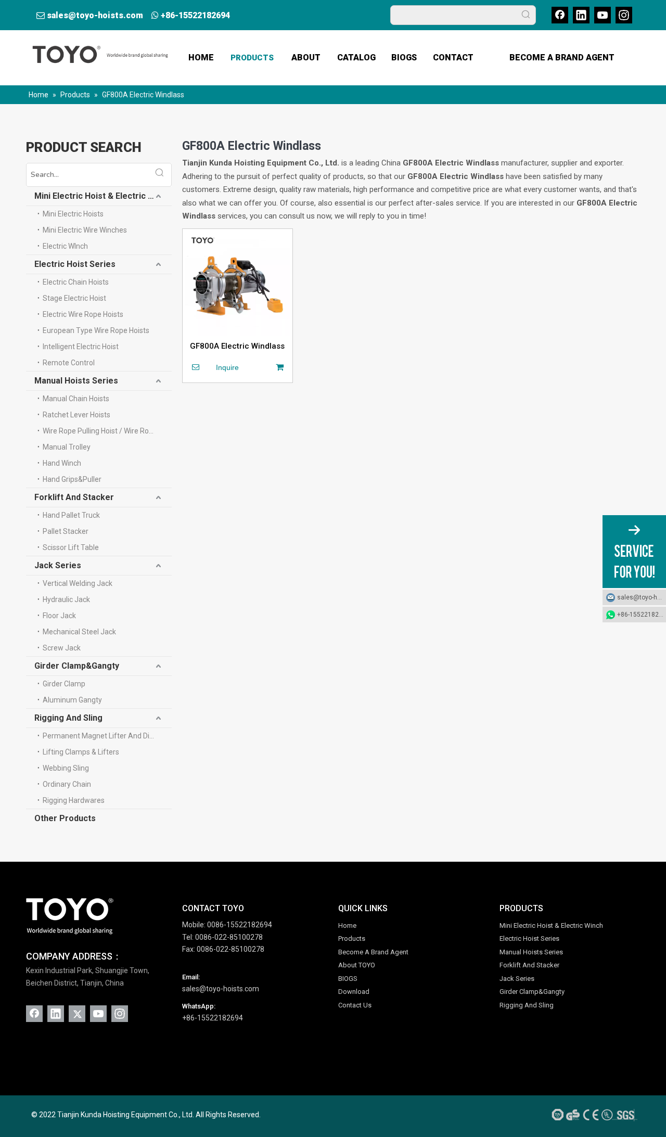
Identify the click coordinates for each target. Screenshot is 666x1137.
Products (351, 938)
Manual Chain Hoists (76, 398)
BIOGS (347, 978)
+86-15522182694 (195, 15)
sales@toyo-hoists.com (95, 15)
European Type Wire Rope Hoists (96, 330)
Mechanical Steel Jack (79, 632)
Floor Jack (59, 615)
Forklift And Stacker (74, 497)
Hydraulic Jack (66, 599)
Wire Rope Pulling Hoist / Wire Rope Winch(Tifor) (107, 431)
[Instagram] (624, 15)
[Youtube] (602, 15)
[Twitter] (77, 1013)
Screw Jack (62, 648)
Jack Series (57, 565)
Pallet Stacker (65, 531)
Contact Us (355, 1005)
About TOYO (356, 965)
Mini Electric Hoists (73, 214)
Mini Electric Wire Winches (85, 230)
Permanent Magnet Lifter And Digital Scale (107, 736)
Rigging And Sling (68, 718)
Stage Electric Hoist (74, 298)
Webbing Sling (66, 768)
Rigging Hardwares (74, 800)
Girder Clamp (64, 684)
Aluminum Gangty (72, 700)
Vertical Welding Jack (77, 583)
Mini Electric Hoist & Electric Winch (102, 196)
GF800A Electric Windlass (237, 346)
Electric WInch (65, 246)
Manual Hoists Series (76, 381)
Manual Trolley (67, 447)
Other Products (65, 818)
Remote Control (69, 363)
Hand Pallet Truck (71, 515)
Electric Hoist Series (75, 264)
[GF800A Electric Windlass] (237, 283)
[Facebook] (560, 15)
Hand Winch (62, 463)
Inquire (227, 367)
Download (353, 991)
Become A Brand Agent (373, 952)
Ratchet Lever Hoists (76, 415)
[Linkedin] (581, 15)
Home (347, 925)
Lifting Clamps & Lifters (81, 752)
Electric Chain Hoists (76, 282)
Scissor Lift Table (71, 547)
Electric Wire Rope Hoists (83, 314)
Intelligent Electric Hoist (81, 346)
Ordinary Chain (67, 784)
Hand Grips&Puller (72, 479)
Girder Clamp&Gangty (76, 666)
